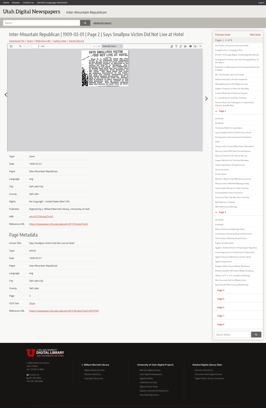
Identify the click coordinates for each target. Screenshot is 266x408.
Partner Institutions (204, 370)
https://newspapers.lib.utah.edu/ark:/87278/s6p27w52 (58, 224)
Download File (16, 40)
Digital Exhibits (146, 378)
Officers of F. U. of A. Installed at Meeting (232, 275)
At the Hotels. (221, 174)
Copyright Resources (93, 378)
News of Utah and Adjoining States (230, 229)
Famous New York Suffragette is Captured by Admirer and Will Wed (234, 104)
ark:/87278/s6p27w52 (41, 216)
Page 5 (220, 298)
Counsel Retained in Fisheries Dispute (231, 93)
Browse (16, 2)
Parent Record (76, 40)
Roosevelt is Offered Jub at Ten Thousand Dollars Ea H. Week (237, 68)
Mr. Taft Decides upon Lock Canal (229, 74)
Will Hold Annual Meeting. (226, 206)
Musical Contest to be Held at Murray (231, 155)
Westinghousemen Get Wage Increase (231, 84)
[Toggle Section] (216, 111)
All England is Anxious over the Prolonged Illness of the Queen (237, 61)
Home (6, 2)
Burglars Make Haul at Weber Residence (232, 266)
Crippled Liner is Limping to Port (228, 50)
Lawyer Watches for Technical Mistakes (232, 160)
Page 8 (220, 324)
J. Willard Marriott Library (38, 362)
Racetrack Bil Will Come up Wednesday (231, 284)
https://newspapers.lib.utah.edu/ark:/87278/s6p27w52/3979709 (64, 310)
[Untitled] (219, 118)
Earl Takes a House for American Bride (231, 45)
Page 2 (222, 111)
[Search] (85, 23)
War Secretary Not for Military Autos (230, 280)
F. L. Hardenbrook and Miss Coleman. (231, 97)
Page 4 (220, 290)
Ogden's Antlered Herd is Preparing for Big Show (236, 247)
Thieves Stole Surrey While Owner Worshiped (234, 146)
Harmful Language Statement (52, 2)
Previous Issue (222, 34)
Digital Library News (149, 386)
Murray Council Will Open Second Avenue (233, 151)
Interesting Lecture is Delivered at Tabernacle (234, 252)
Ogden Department (223, 261)
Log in (261, 2)
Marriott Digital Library (150, 370)
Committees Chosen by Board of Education (233, 233)
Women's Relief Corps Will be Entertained (233, 179)
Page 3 (222, 212)
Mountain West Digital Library (208, 374)
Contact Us (28, 2)
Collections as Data (148, 382)
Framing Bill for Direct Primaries (229, 192)
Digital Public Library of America (209, 378)
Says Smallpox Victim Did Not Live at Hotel (233, 132)
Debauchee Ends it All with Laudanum (231, 79)
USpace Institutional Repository (154, 390)
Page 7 (220, 315)
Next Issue (255, 34)
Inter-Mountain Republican (86, 12)
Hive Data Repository (149, 394)
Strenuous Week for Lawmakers (228, 128)
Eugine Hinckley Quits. (224, 243)
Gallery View (59, 40)
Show (32, 303)
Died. (217, 141)
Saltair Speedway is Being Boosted (230, 165)
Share (30, 40)
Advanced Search (102, 23)
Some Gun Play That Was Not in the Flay (232, 197)
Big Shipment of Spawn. (225, 202)
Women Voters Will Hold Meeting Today (232, 183)
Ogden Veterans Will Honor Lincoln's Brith (233, 257)
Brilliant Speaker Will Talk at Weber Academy (234, 270)
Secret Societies (222, 169)
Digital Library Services (94, 370)
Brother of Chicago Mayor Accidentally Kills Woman (237, 54)
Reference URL (43, 40)
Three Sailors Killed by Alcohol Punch (231, 238)
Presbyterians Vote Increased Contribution (233, 137)
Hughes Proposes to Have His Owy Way (232, 88)
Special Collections (92, 374)
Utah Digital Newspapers (151, 374)
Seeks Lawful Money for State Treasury (232, 188)
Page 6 (220, 307)
